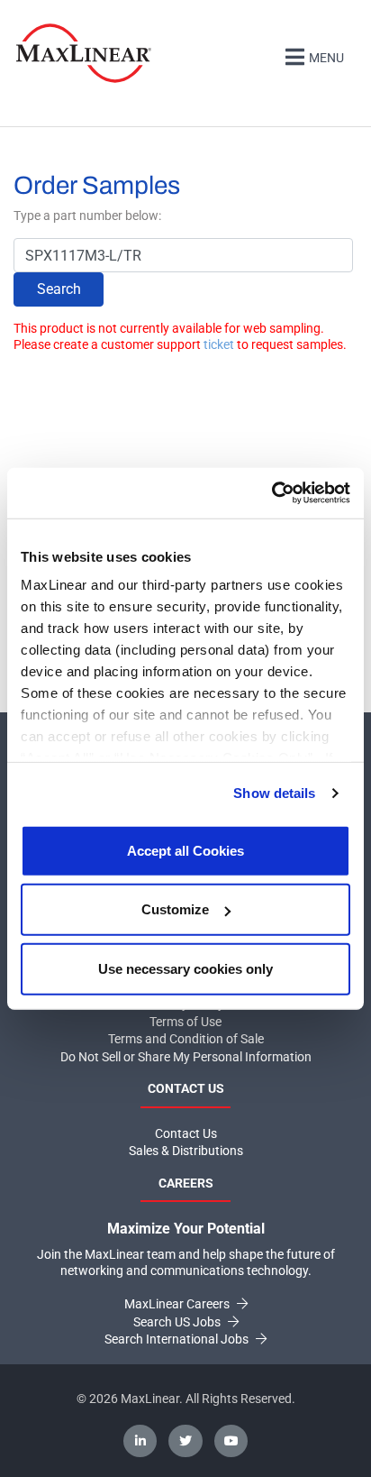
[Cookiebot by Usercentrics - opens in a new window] (271, 493)
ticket (219, 344)
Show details (274, 793)
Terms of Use (185, 1021)
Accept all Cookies (185, 850)
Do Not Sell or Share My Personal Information (186, 1057)
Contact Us (186, 1133)
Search (59, 289)
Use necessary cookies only (185, 968)
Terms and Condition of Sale (186, 1039)
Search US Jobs (178, 1322)
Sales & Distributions (186, 1150)
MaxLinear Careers (178, 1304)
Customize (175, 909)
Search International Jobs (177, 1339)
